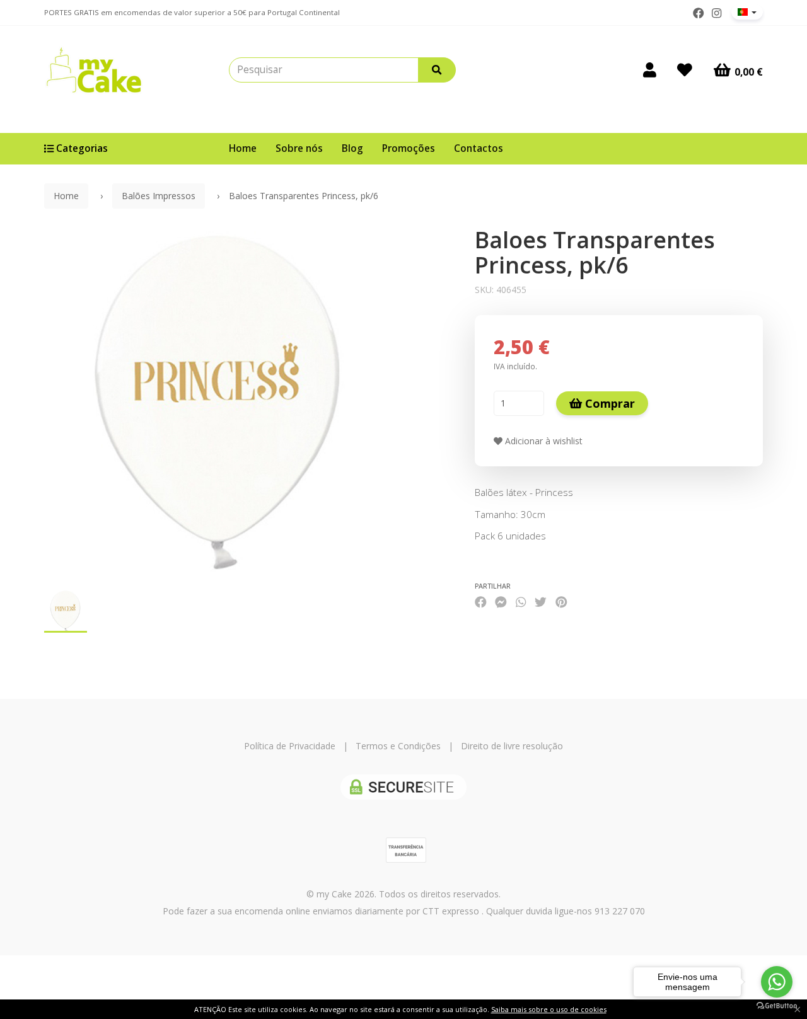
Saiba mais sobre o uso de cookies (549, 1009)
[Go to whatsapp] (776, 982)
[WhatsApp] (521, 602)
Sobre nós (299, 148)
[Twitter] (541, 602)
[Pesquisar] (437, 70)
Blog (352, 148)
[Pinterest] (561, 602)
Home (243, 148)
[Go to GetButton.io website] (777, 1006)
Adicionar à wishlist (542, 441)
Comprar (608, 403)
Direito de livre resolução (512, 746)
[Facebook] (698, 13)
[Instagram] (716, 13)
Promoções (408, 148)
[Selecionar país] (747, 12)
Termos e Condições (398, 746)
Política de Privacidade (289, 746)
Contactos (478, 148)
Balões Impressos (158, 196)
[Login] (649, 70)
